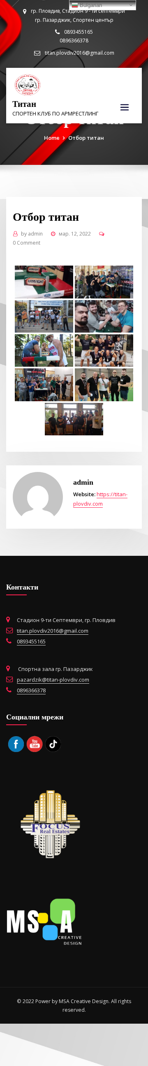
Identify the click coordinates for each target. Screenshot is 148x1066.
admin (32, 233)
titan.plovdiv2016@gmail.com (79, 52)
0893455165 (31, 641)
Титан (24, 104)
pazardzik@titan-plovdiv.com (53, 679)
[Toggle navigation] (124, 107)
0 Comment (26, 242)
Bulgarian (90, 5)
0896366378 (31, 690)
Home (52, 137)
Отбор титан (86, 137)
